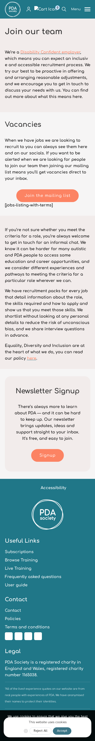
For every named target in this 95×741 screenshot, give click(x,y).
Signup (47, 455)
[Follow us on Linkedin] (28, 636)
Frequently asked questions (33, 577)
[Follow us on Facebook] (9, 636)
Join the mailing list (47, 195)
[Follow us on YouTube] (38, 636)
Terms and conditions (27, 627)
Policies (13, 619)
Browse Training (21, 560)
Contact (13, 610)
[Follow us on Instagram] (18, 636)
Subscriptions (19, 552)
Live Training (18, 568)
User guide (16, 585)
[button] (29, 9)
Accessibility (53, 488)
